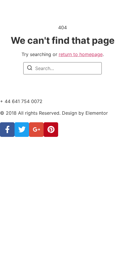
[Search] (29, 68)
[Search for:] (62, 68)
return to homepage (81, 54)
